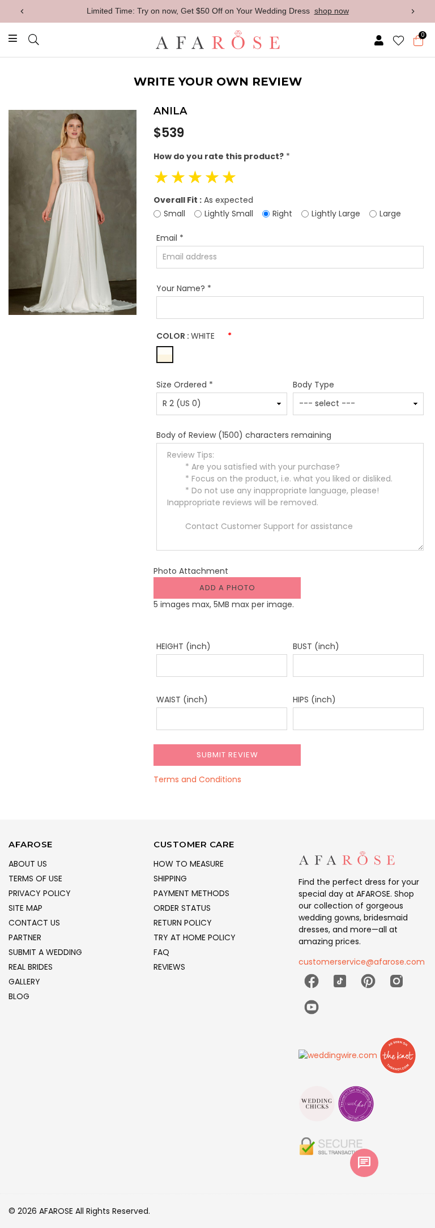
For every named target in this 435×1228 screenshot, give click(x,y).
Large (390, 213)
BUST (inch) (316, 646)
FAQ (161, 952)
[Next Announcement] (412, 11)
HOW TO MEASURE (188, 863)
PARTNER (24, 937)
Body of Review (243, 435)
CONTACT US (34, 922)
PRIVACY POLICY (39, 893)
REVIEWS (169, 967)
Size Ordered (184, 384)
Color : (194, 336)
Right (282, 213)
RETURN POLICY (182, 922)
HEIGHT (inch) (183, 646)
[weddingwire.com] (338, 1060)
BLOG (18, 996)
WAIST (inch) (182, 699)
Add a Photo (227, 587)
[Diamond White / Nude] (164, 354)
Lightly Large (336, 213)
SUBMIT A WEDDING (45, 952)
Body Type (313, 384)
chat (364, 1163)
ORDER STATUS (182, 908)
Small (174, 213)
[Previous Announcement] (22, 11)
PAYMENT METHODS (191, 893)
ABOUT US (27, 863)
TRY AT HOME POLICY (194, 937)
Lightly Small (228, 213)
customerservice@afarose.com (361, 961)
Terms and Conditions (197, 779)
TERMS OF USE (35, 878)
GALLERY (24, 981)
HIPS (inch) (314, 699)
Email (170, 238)
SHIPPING (170, 878)
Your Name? (183, 288)
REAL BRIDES (30, 967)
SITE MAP (25, 908)
